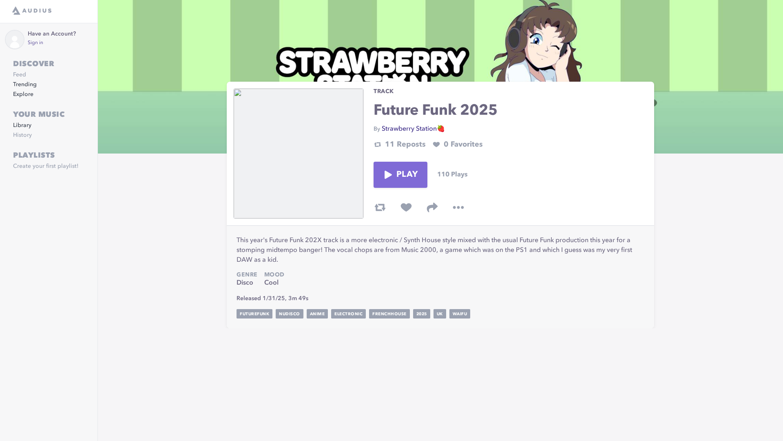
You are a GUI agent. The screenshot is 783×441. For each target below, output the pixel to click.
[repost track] (380, 207)
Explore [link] (23, 94)
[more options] (458, 207)
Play (407, 175)
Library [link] (22, 125)
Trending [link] (25, 84)
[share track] (432, 207)
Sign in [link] (35, 42)
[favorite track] (406, 207)
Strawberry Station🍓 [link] (413, 129)
